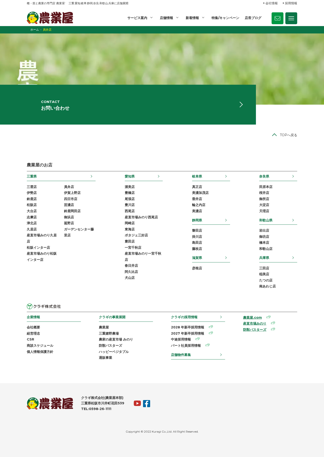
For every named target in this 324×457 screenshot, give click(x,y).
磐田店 (197, 230)
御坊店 (264, 236)
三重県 (32, 176)
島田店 (197, 242)
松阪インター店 (38, 247)
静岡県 (197, 220)
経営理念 (33, 333)
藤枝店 (197, 249)
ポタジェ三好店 (136, 235)
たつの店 (266, 280)
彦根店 (197, 268)
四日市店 (70, 199)
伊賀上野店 (72, 193)
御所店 (264, 199)
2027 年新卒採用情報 (187, 333)
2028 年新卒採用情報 (187, 327)
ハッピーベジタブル (114, 352)
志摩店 (32, 217)
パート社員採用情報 (186, 345)
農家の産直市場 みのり (116, 339)
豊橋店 (130, 193)
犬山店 (130, 277)
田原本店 (266, 187)
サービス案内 (137, 18)
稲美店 (264, 274)
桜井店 (264, 193)
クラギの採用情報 (184, 317)
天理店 (264, 211)
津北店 (32, 223)
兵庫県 (264, 258)
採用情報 (291, 3)
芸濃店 (69, 205)
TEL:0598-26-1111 (96, 409)
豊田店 (130, 241)
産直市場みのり (254, 323)
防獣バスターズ (110, 345)
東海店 (130, 229)
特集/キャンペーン (225, 18)
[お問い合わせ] (277, 18)
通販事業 (105, 357)
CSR (30, 339)
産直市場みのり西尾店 (141, 217)
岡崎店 (130, 223)
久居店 (32, 229)
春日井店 (131, 265)
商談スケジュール (40, 345)
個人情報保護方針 (40, 352)
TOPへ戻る (288, 135)
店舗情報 (166, 18)
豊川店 (130, 205)
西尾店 (130, 211)
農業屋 (104, 327)
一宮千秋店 (133, 247)
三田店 (264, 268)
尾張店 (130, 199)
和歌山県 (266, 220)
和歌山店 (266, 249)
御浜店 (69, 217)
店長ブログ (253, 18)
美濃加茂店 (200, 193)
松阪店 (32, 205)
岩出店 (264, 230)
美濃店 (197, 211)
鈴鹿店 (32, 199)
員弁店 (69, 187)
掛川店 (197, 236)
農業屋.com (252, 317)
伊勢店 (32, 193)
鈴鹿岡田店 (72, 211)
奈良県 (264, 176)
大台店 (32, 211)
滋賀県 (197, 258)
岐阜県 (197, 176)
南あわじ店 (267, 286)
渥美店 (130, 187)
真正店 (197, 187)
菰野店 (69, 223)
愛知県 (130, 176)
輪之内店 (198, 205)
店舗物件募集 (181, 355)
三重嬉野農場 (109, 333)
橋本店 (264, 242)
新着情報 (192, 18)
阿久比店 (131, 272)
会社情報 (271, 3)
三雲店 (32, 187)
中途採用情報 (181, 339)
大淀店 (264, 205)
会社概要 (33, 327)
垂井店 (197, 199)
